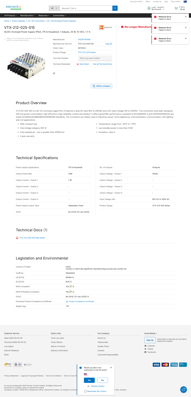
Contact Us (157, 1)
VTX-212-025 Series (87, 52)
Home (6, 21)
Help (166, 1)
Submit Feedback (11, 350)
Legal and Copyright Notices (32, 376)
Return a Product (58, 346)
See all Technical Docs (102, 64)
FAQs (6, 354)
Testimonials (103, 342)
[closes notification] (186, 17)
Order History (56, 342)
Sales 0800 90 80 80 (13, 338)
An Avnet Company (12, 386)
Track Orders (175, 1)
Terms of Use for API (72, 376)
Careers (101, 350)
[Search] (115, 8)
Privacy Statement (11, 376)
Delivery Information (59, 350)
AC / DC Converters (36, 21)
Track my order (57, 338)
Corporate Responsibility (108, 354)
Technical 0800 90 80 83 (15, 342)
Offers (148, 1)
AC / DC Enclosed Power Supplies (61, 21)
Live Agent (8, 346)
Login (154, 7)
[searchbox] (86, 8)
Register (160, 7)
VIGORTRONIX (84, 39)
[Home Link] (13, 8)
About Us (102, 338)
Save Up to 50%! (136, 1)
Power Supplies (18, 21)
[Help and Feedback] (183, 389)
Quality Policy (103, 346)
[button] (10, 15)
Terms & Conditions (53, 376)
